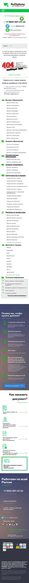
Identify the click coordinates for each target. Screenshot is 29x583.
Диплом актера (11, 223)
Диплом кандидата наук (14, 162)
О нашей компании (10, 293)
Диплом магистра (12, 108)
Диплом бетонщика (12, 220)
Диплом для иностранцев (14, 124)
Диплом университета (13, 122)
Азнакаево (10, 250)
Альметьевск (10, 255)
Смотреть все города (13, 275)
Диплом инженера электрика (15, 237)
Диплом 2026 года (12, 102)
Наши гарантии (9, 290)
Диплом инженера (12, 234)
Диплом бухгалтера (12, 229)
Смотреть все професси (14, 242)
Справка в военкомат (13, 206)
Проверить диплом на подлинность (15, 287)
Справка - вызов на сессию (15, 204)
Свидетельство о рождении (15, 183)
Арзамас (9, 264)
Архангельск (10, 272)
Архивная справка (12, 198)
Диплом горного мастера (14, 218)
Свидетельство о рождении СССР (17, 186)
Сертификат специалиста (14, 209)
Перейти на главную (14, 74)
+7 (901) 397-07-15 (15, 22)
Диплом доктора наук (13, 159)
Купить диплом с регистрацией (14, 281)
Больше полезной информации (17, 295)
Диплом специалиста (13, 105)
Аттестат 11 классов (13, 144)
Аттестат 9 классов (12, 150)
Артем (9, 269)
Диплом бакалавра (12, 111)
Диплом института (12, 119)
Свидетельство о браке (14, 178)
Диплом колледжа (12, 167)
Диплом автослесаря (13, 215)
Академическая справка (14, 196)
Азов (8, 253)
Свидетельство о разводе (14, 181)
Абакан (9, 247)
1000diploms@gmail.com (15, 16)
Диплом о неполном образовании (17, 130)
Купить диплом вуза (12, 138)
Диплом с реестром (12, 113)
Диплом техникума (12, 170)
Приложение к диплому (14, 132)
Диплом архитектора (13, 226)
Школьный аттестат (13, 147)
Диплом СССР (11, 127)
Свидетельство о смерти (14, 189)
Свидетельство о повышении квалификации (15, 192)
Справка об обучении (13, 201)
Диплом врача (11, 231)
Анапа (8, 258)
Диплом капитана (12, 239)
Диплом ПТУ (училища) (13, 172)
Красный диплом (12, 116)
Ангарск (9, 261)
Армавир (9, 266)
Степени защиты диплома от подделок (13, 284)
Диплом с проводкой (13, 135)
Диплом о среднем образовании (16, 152)
